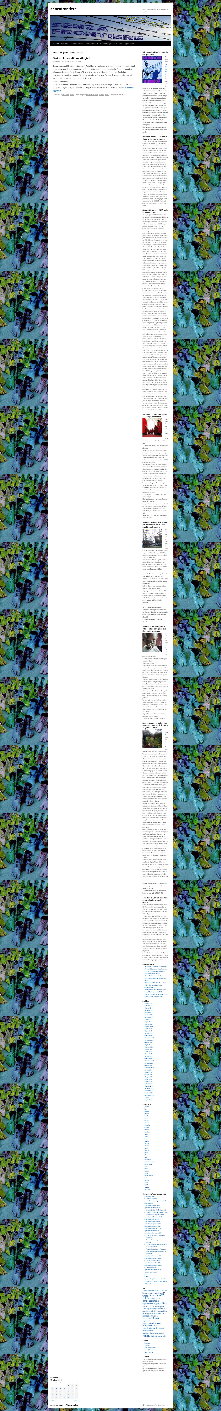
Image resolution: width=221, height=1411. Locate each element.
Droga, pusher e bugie (153, 1260)
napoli (146, 1148)
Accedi (147, 1345)
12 (56, 1391)
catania (147, 1123)
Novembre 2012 (149, 1040)
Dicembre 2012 (149, 1038)
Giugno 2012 (149, 1047)
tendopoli (161, 1333)
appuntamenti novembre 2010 (153, 1233)
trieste (146, 1182)
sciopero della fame (150, 1332)
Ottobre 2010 (149, 1093)
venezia (147, 1187)
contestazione (154, 1298)
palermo (147, 1150)
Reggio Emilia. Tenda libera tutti (156, 1210)
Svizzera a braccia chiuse (152, 973)
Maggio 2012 (149, 1049)
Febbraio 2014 (149, 1006)
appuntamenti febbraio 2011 (153, 1219)
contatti (56, 43)
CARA (162, 1293)
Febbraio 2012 (149, 1056)
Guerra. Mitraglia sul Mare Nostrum (156, 969)
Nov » (76, 1400)
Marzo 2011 (148, 1081)
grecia (146, 1134)
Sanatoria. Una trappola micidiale (156, 1201)
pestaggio (146, 1313)
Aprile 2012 (148, 1051)
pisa (146, 1157)
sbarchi (144, 1331)
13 (60, 1391)
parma (146, 1152)
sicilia (146, 1173)
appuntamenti (130, 43)
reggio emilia (148, 1164)
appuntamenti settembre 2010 (153, 1265)
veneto (146, 1185)
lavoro (146, 1136)
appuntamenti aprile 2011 (152, 1205)
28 (64, 1398)
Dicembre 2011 (149, 1061)
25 (52, 1398)
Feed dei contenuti (150, 1347)
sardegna (161, 1328)
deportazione (147, 1303)
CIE (120, 43)
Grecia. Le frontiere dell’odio (153, 976)
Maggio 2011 (149, 1077)
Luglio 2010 (148, 1100)
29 (68, 1398)
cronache (64, 43)
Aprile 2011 (148, 1079)
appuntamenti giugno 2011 (153, 1226)
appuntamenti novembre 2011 (153, 1256)
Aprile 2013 (148, 1029)
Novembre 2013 (149, 1012)
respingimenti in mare (151, 1323)
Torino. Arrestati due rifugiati (71, 58)
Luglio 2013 (148, 1022)
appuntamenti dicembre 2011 (153, 1217)
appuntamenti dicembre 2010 (153, 1208)
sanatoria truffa (150, 1328)
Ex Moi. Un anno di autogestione (155, 971)
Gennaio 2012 (149, 1058)
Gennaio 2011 (149, 1086)
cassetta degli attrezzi (108, 43)
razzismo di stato (92, 94)
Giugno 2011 (149, 1074)
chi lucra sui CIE (156, 1295)
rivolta (153, 1325)
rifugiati (101, 94)
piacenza (147, 1155)
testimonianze (149, 1175)
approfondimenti (92, 43)
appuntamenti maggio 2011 (153, 1228)
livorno (147, 1139)
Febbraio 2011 (149, 1084)
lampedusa (156, 1308)
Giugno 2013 (149, 1024)
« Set (52, 1400)
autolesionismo (157, 1290)
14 (64, 1391)
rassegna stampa (77, 43)
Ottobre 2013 (149, 1015)
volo (164, 1335)
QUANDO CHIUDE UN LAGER (155, 983)
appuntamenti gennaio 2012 (153, 1224)
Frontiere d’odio (151, 1267)
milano (147, 1143)
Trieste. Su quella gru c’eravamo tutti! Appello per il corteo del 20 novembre (156, 1251)
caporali (156, 1293)
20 (60, 1395)
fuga (156, 1303)
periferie (164, 1311)
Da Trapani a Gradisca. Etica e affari (155, 967)
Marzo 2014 (148, 1003)
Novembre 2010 (149, 1090)
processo (161, 1313)
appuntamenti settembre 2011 (153, 1270)
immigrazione (159, 1306)
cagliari (147, 1120)
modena (147, 1146)
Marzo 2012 (148, 1054)
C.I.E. (146, 1118)
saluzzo (147, 1171)
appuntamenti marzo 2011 (152, 1231)
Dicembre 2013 (149, 1010)
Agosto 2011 (148, 1070)
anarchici (146, 1290)
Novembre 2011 (149, 1063)
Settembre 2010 (149, 1095)
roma (146, 1169)
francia (147, 1130)
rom (146, 1166)
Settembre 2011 (149, 1068)
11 (52, 1391)
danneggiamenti (150, 1300)
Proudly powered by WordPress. (155, 1405)
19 (56, 1395)
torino (72, 94)
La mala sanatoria (151, 1198)
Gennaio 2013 (149, 1035)
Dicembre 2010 (149, 1088)
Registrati (147, 1343)
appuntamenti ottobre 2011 (153, 1263)
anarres (78, 61)
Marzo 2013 (148, 1031)
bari (146, 1109)
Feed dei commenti (150, 1350)
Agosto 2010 (148, 1097)
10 (76, 1388)
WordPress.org (149, 1352)
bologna (147, 1111)
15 (68, 1391)
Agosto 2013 (148, 1019)
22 (68, 1395)
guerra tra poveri (148, 1306)
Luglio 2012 (148, 1045)
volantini (147, 1189)
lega (143, 1311)
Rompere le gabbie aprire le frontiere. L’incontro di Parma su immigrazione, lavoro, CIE (156, 1281)
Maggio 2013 (149, 1026)
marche (147, 1141)
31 (76, 1398)
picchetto (154, 1313)
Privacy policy (72, 1405)
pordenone (148, 1159)
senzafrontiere (63, 8)
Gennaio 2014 (149, 1008)
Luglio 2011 (148, 1072)
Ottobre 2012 (149, 1042)
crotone (147, 1127)
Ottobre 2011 (149, 1065)
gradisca (147, 1132)
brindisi (147, 1116)
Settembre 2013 (149, 1017)
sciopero (150, 1330)
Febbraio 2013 (149, 1033)
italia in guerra (147, 1308)
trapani (147, 1180)
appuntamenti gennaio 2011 (153, 1221)
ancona (147, 1107)
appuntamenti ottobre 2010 (153, 1258)
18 (52, 1395)
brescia (147, 1113)
